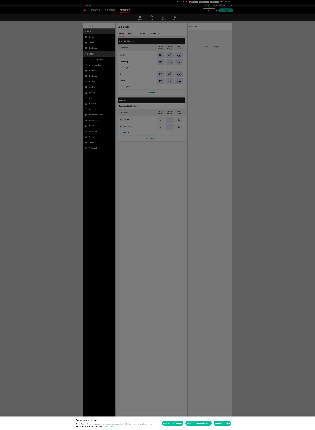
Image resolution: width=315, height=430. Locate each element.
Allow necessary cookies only (198, 423)
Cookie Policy (108, 426)
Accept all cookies (222, 423)
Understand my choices (172, 423)
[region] (157, 423)
